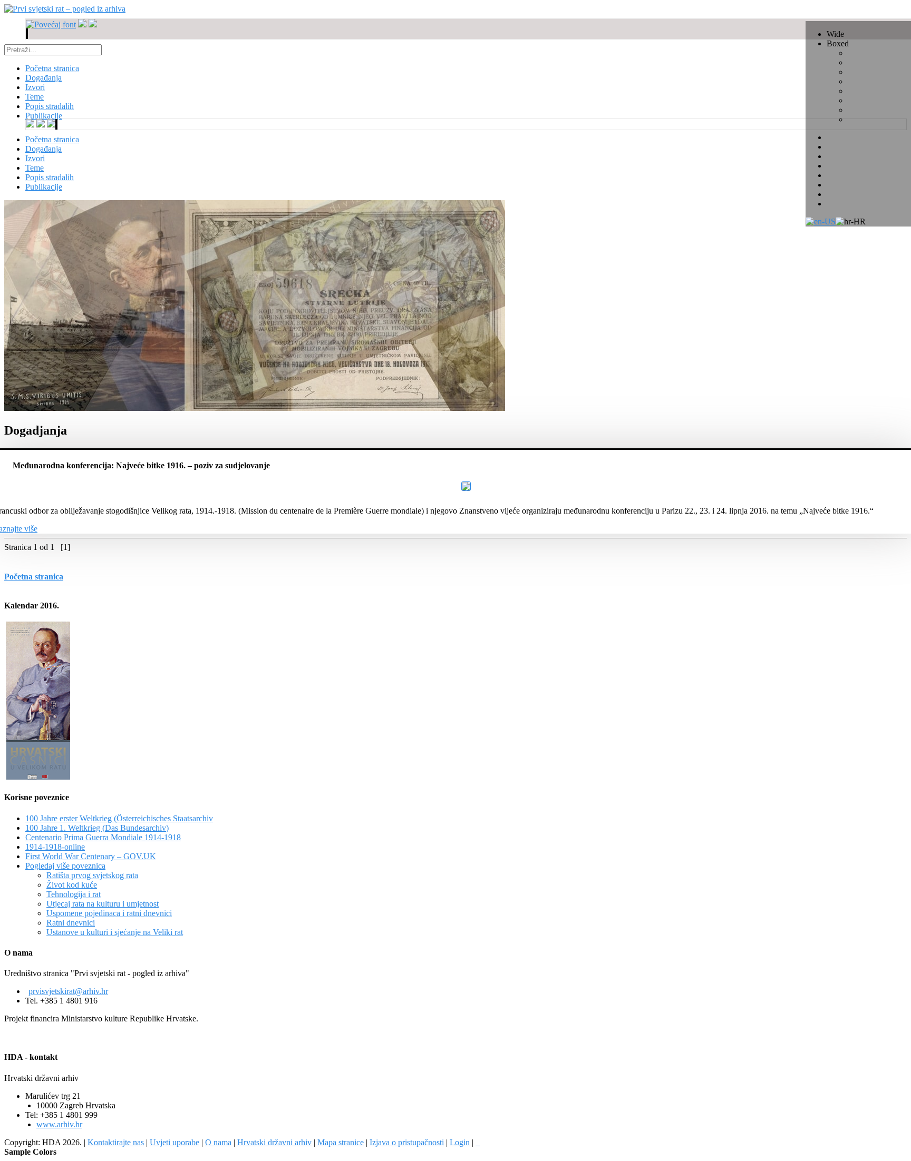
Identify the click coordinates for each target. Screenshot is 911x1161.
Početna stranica (52, 139)
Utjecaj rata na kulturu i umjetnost (102, 903)
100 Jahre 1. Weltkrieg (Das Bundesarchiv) (97, 827)
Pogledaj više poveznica (65, 865)
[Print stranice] (478, 1142)
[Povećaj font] (51, 24)
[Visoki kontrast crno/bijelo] (27, 33)
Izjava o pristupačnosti (407, 1142)
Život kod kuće (71, 884)
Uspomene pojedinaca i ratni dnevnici (109, 913)
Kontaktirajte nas (116, 1142)
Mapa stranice (340, 1142)
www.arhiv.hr (59, 1124)
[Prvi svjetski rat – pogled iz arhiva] (64, 8)
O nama (218, 1142)
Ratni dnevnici (70, 922)
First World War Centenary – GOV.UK (90, 856)
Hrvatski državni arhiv (274, 1142)
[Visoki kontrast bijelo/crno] (26, 33)
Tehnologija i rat (73, 894)
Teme (34, 167)
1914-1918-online (55, 846)
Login (460, 1142)
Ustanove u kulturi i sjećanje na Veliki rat (114, 932)
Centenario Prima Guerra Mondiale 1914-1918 (103, 837)
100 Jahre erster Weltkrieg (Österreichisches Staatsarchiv (119, 818)
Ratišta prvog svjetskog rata (92, 875)
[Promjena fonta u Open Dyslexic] (93, 24)
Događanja (43, 148)
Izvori (35, 158)
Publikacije (43, 186)
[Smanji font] (82, 24)
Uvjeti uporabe (174, 1142)
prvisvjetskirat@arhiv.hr (68, 991)
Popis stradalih (49, 177)
